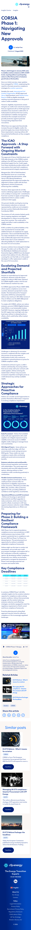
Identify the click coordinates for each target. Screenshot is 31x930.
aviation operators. (16, 88)
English (16, 888)
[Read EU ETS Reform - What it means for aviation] (15, 739)
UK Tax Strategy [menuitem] (15, 917)
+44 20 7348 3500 (15, 877)
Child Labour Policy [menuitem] (15, 914)
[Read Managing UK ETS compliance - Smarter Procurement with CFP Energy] (15, 780)
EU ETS (5, 797)
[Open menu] (29, 7)
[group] (15, 646)
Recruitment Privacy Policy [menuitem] (15, 909)
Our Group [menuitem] (15, 895)
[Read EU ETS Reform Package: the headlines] (15, 823)
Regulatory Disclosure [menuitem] (15, 912)
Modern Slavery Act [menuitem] (15, 920)
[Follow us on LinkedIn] (15, 881)
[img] (23, 646)
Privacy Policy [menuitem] (15, 906)
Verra (3, 95)
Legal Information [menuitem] (15, 904)
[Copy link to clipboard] (23, 715)
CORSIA (15, 84)
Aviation (6, 705)
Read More (8, 767)
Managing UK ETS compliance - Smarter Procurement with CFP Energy (15, 791)
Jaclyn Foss (18, 47)
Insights (15, 10)
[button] (3, 646)
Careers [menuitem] (15, 897)
